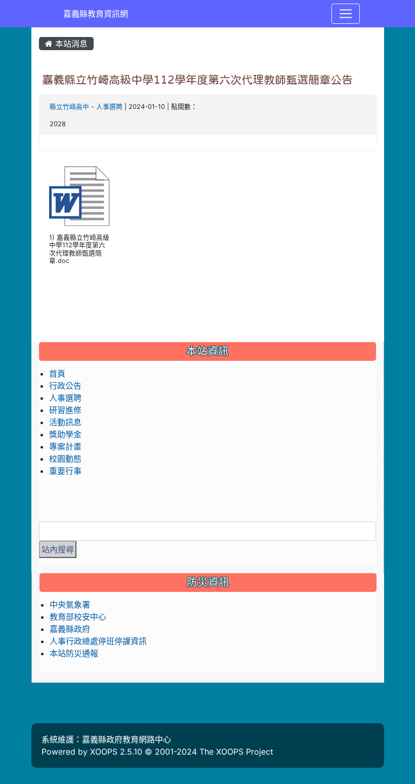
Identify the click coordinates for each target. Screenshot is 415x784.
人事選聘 (109, 106)
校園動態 (65, 459)
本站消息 (70, 44)
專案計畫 (65, 446)
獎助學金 (65, 434)
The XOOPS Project (236, 751)
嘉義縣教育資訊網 (95, 14)
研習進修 (65, 410)
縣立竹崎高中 (69, 106)
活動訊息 (65, 422)
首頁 (57, 373)
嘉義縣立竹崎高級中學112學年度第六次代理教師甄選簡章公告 (197, 79)
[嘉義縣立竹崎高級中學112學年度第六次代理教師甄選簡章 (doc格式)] (79, 196)
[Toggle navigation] (345, 14)
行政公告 (65, 386)
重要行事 (65, 471)
